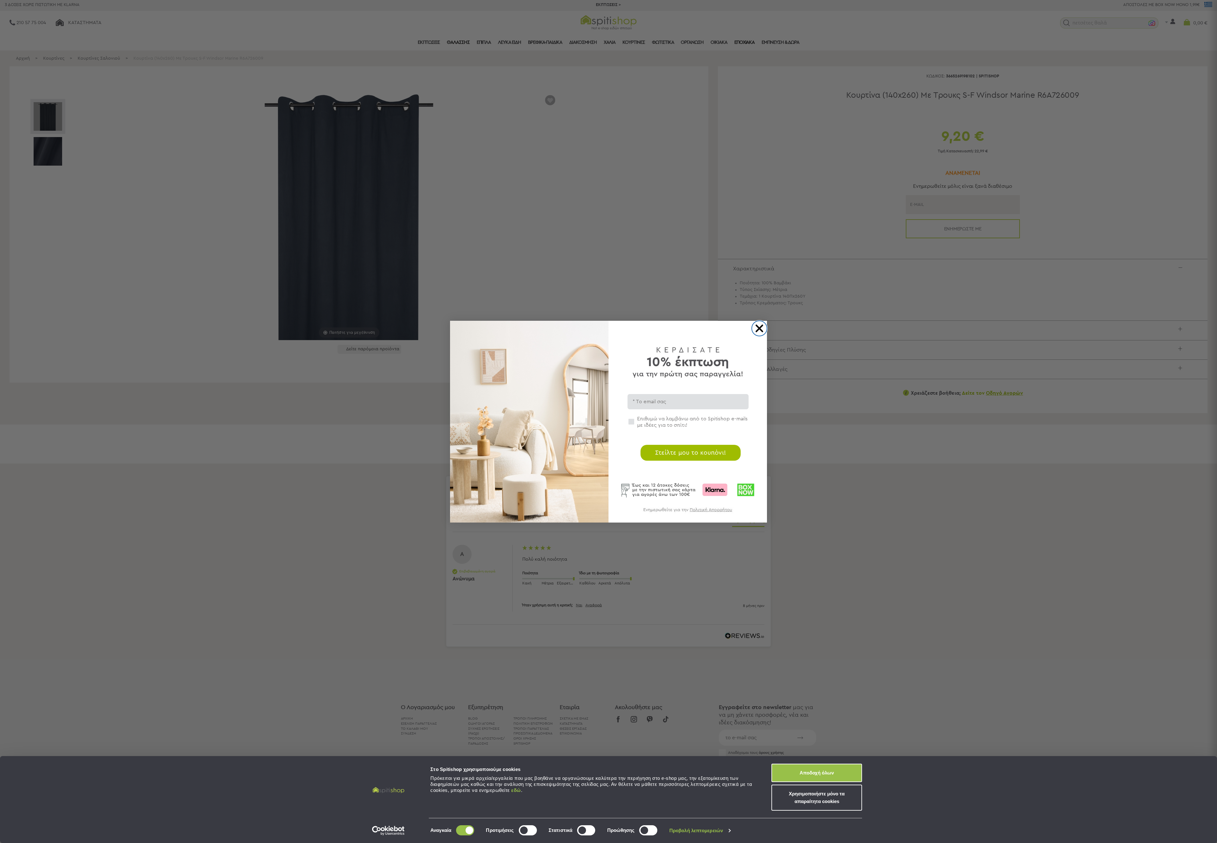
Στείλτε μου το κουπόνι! (690, 453)
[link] (687, 512)
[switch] (528, 830)
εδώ (516, 790)
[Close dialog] (759, 328)
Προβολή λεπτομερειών (696, 830)
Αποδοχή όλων (817, 772)
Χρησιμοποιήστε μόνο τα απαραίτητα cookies (817, 797)
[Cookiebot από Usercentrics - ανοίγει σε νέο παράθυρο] (388, 830)
